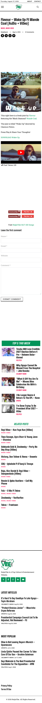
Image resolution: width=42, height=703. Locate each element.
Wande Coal (31, 118)
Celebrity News (21, 374)
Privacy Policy (6, 685)
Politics (19, 360)
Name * (4, 236)
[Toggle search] (37, 7)
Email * (4, 246)
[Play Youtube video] (21, 152)
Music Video (10, 28)
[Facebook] (2, 35)
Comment (6, 265)
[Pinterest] (13, 35)
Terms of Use (6, 689)
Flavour (32, 115)
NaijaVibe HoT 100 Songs (23, 225)
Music (3, 28)
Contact (37, 1)
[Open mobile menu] (2, 7)
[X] (6, 35)
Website (4, 255)
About (29, 1)
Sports (18, 401)
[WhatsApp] (10, 35)
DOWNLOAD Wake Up (10, 137)
